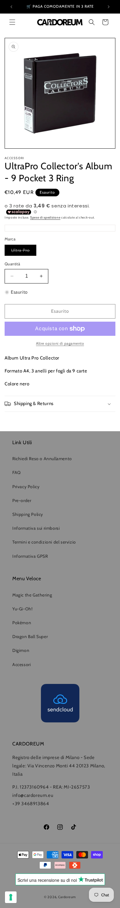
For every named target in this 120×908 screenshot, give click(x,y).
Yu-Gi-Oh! (22, 609)
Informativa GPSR (30, 556)
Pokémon (21, 622)
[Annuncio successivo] (108, 7)
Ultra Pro (23, 251)
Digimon (20, 650)
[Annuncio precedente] (11, 7)
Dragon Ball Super (30, 636)
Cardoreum (67, 897)
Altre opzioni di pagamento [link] (60, 343)
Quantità (12, 263)
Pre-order (21, 500)
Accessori (21, 664)
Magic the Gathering (32, 595)
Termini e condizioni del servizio (44, 542)
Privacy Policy (25, 486)
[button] (12, 22)
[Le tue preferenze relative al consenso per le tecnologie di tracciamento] (11, 897)
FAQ (16, 472)
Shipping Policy (27, 514)
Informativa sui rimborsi (36, 528)
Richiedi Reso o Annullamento (42, 458)
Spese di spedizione (45, 217)
